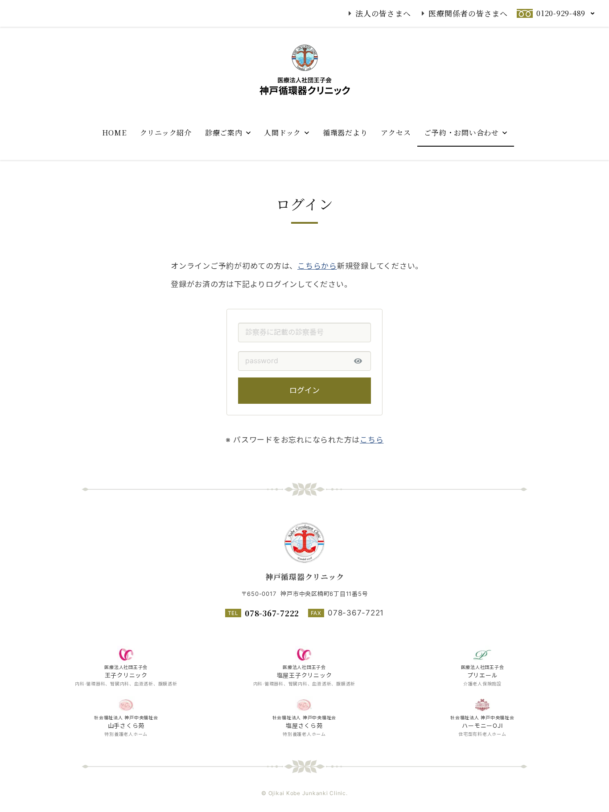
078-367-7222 (272, 613)
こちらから (317, 266)
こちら (371, 439)
